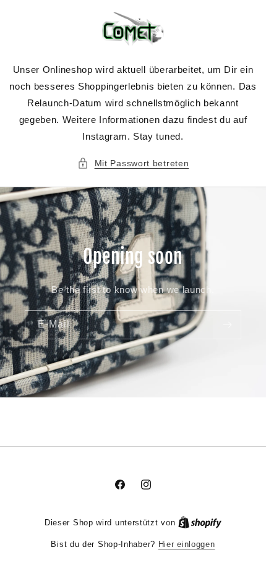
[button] (133, 163)
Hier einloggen (186, 544)
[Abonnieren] (227, 324)
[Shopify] (199, 522)
